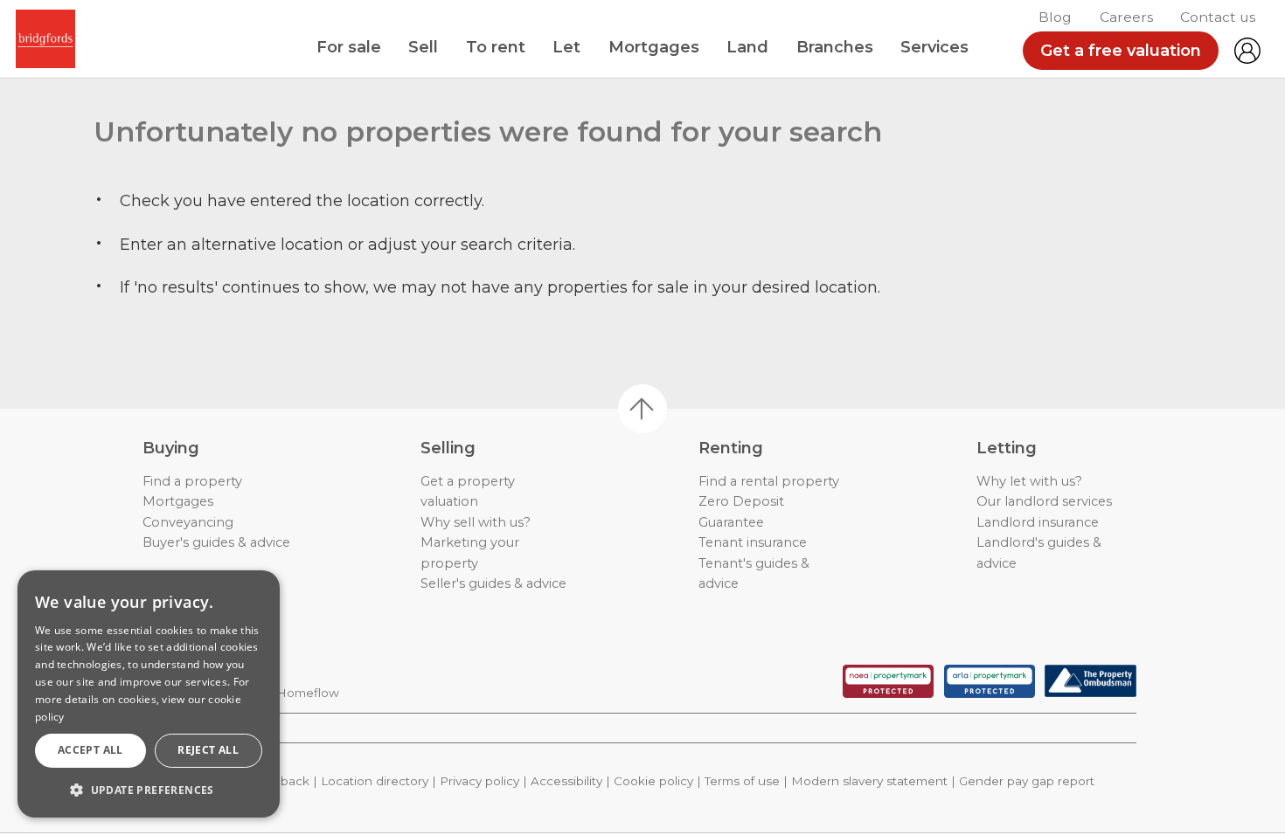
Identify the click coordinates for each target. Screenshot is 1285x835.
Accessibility (566, 781)
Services (934, 47)
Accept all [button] (90, 749)
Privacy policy (479, 781)
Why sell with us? (475, 522)
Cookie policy (653, 781)
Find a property (192, 481)
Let (566, 47)
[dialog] (148, 694)
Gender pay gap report (1026, 781)
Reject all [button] (208, 749)
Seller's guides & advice (493, 583)
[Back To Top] (642, 408)
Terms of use (742, 781)
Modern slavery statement (869, 781)
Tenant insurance (752, 542)
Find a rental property (768, 481)
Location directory (374, 781)
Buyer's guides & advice (216, 542)
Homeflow (307, 693)
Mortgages (653, 47)
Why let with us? (1029, 481)
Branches (834, 47)
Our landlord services (1044, 501)
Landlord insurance (1037, 522)
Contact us (1217, 17)
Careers (1126, 17)
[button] (148, 789)
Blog (1055, 17)
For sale (348, 47)
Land (747, 47)
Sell (423, 47)
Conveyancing (187, 522)
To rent (495, 47)
